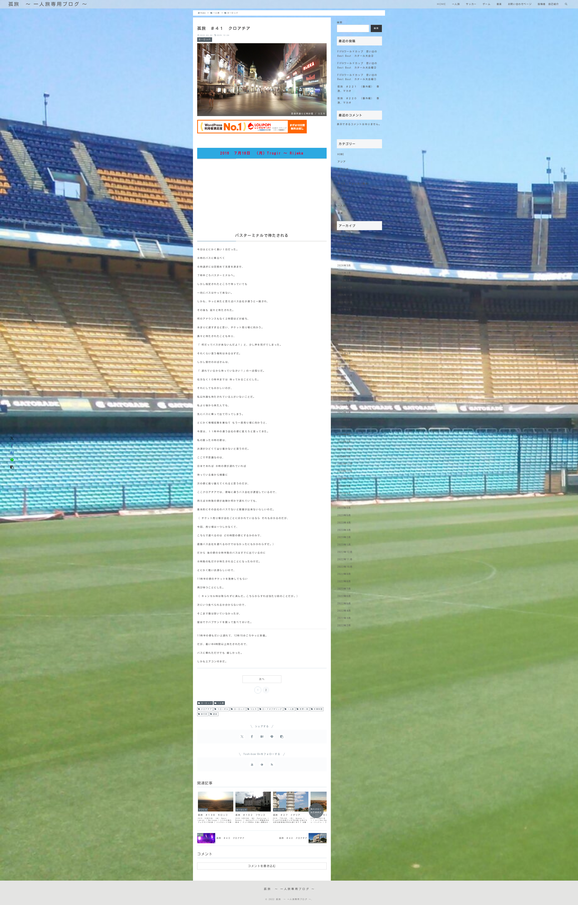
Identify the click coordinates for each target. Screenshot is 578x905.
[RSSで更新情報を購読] (272, 764)
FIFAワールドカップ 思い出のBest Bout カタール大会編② (357, 65)
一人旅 (221, 703)
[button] (12, 467)
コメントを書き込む (262, 866)
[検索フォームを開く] (566, 4)
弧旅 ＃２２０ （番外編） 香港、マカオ (358, 100)
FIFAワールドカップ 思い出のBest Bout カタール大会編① (357, 77)
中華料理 (318, 709)
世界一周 (304, 709)
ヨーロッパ (206, 703)
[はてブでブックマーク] (12, 452)
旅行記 (204, 714)
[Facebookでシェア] (12, 445)
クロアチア (206, 709)
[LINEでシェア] (12, 460)
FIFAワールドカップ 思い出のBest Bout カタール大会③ (357, 53)
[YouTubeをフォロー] (252, 764)
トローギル (223, 709)
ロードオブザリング (272, 709)
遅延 (215, 714)
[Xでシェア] (12, 438)
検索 (339, 22)
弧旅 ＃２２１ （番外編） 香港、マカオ (358, 88)
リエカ (253, 709)
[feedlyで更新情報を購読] (262, 764)
